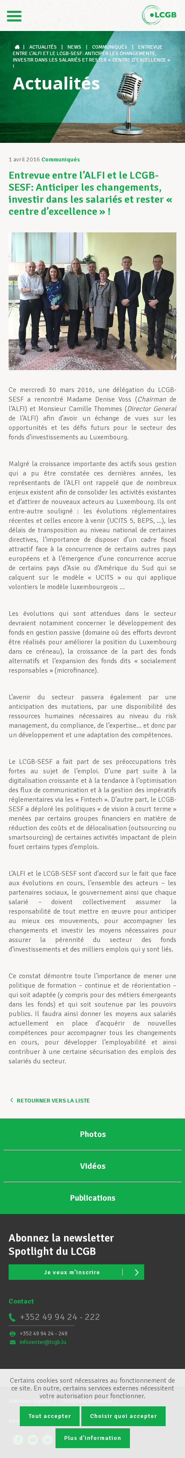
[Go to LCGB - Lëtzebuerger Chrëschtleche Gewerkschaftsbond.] (18, 47)
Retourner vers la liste (53, 1100)
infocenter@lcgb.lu (43, 1342)
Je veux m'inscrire (72, 1272)
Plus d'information (92, 1438)
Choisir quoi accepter (123, 1416)
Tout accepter (49, 1416)
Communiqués (60, 159)
